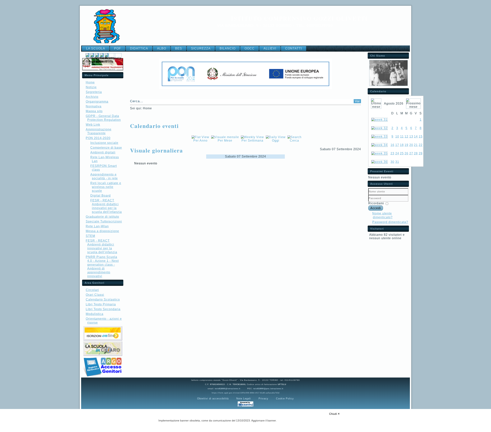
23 (392, 153)
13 (411, 136)
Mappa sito (94, 111)
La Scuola (95, 48)
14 (416, 136)
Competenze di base (106, 147)
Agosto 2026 (393, 103)
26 (406, 153)
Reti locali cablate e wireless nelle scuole (105, 186)
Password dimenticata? (390, 222)
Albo (161, 48)
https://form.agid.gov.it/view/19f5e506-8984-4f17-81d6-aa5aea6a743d (245, 393)
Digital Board (100, 195)
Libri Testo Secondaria (103, 309)
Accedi (375, 208)
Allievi (270, 48)
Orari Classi (95, 294)
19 (406, 145)
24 (397, 153)
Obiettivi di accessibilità (213, 398)
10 (397, 136)
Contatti (293, 48)
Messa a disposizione (102, 231)
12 (406, 136)
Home (90, 82)
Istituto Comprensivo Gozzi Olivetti (299, 18)
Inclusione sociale (104, 142)
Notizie (91, 87)
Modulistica (94, 314)
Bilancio (228, 48)
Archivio (92, 96)
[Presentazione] (388, 85)
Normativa (93, 106)
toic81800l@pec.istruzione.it (268, 389)
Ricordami (376, 203)
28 (416, 153)
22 (421, 145)
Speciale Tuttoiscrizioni (104, 221)
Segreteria (94, 92)
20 (411, 145)
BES (178, 48)
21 (416, 145)
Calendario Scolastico (103, 299)
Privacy (263, 398)
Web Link (93, 124)
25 (402, 153)
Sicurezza (201, 48)
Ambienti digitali (102, 152)
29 (421, 153)
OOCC (250, 48)
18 (402, 145)
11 (402, 136)
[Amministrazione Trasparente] (102, 69)
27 (411, 153)
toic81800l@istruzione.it (227, 389)
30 (392, 161)
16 (392, 145)
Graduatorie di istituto (102, 216)
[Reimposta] (113, 58)
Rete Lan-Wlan (97, 226)
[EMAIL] (134, 131)
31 (397, 161)
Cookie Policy (285, 398)
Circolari (92, 290)
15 (421, 136)
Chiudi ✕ (334, 413)
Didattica (139, 48)
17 (397, 145)
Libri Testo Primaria (101, 304)
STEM (90, 235)
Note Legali (243, 398)
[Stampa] (131, 131)
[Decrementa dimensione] (104, 61)
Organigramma (97, 101)
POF (117, 48)
